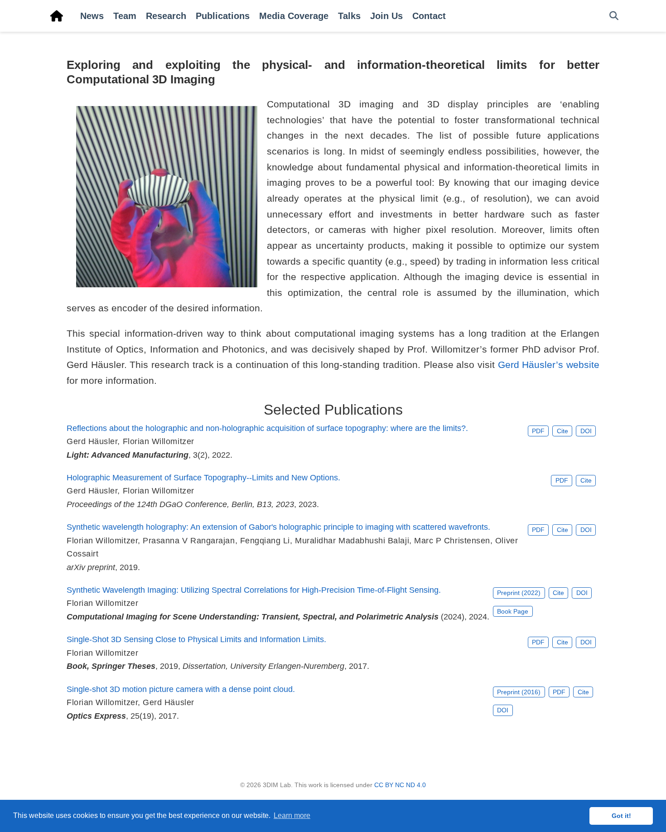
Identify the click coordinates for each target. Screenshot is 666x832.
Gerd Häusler (92, 441)
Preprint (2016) (519, 692)
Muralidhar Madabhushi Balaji (352, 540)
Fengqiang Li (265, 540)
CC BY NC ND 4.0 (400, 784)
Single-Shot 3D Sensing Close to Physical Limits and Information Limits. (196, 639)
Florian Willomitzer (158, 441)
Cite (562, 431)
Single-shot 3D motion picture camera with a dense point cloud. (181, 689)
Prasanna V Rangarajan (189, 540)
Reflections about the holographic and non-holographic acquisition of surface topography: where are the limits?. (267, 428)
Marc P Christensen (452, 540)
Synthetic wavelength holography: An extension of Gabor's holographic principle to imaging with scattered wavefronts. (278, 527)
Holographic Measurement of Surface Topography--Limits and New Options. (203, 477)
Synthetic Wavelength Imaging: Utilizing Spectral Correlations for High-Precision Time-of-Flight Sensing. (254, 590)
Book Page (512, 611)
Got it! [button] (621, 815)
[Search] (613, 16)
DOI (586, 431)
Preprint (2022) (519, 592)
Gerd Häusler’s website (548, 364)
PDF (538, 431)
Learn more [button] (292, 815)
